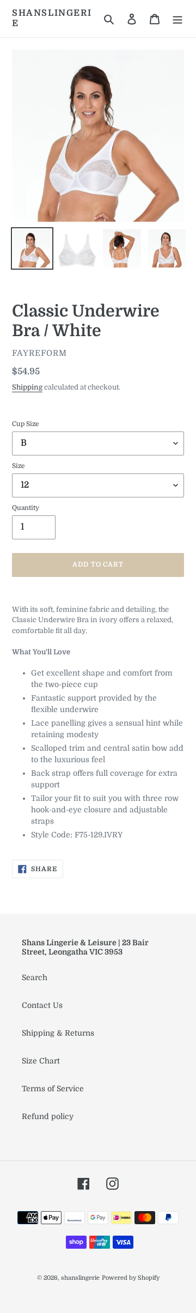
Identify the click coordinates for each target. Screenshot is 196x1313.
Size (18, 466)
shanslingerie (51, 18)
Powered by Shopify (131, 1277)
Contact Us (42, 1005)
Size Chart (41, 1060)
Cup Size (25, 424)
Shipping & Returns (58, 1033)
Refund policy (48, 1116)
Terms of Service (53, 1088)
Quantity (25, 508)
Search (34, 977)
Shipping (27, 387)
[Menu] (177, 19)
